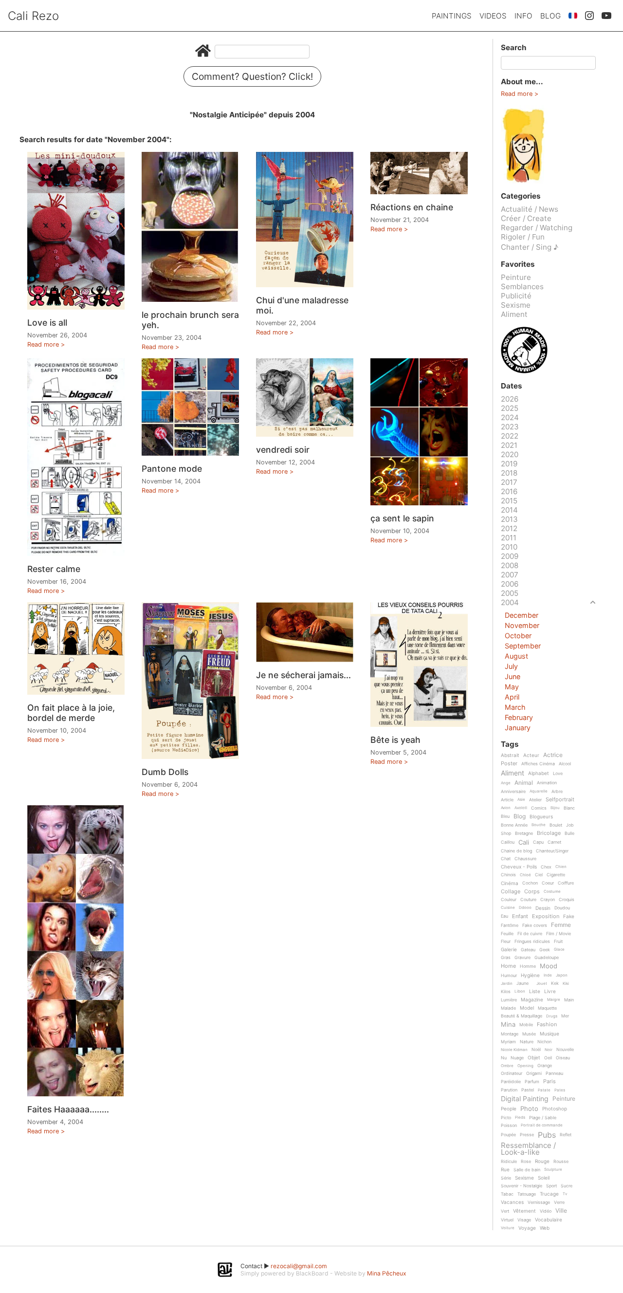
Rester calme (53, 569)
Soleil (544, 1178)
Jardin (507, 983)
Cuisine (508, 907)
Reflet (565, 1135)
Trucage (549, 1194)
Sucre (566, 1186)
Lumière (509, 1000)
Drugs (551, 1016)
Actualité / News (529, 209)
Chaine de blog (516, 851)
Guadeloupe (546, 958)
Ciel (539, 875)
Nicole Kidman (514, 1050)
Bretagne (524, 833)
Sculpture (553, 1169)
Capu (538, 842)
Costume (552, 891)
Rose (526, 1162)
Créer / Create (526, 218)
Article (507, 800)
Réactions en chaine (411, 207)
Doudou (562, 908)
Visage (524, 1220)
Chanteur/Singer (552, 851)
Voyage (527, 1228)
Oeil (548, 1058)
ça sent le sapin (402, 518)
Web (545, 1228)
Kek (555, 983)
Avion (506, 808)
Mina (508, 1025)
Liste (534, 991)
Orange (544, 1066)
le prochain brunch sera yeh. (190, 320)
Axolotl (520, 808)
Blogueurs (541, 816)
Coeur (548, 883)
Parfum (532, 1082)
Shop (506, 833)
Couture (528, 900)
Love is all (47, 322)
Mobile (526, 1025)
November (522, 625)
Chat (506, 859)
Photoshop (554, 1109)
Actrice (553, 755)
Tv (565, 1194)
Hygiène (530, 975)
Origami (534, 1073)
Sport (551, 1186)
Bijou (555, 808)
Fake (568, 916)
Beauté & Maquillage (521, 1016)
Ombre (507, 1066)
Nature (526, 1042)
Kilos (506, 992)
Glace (559, 949)
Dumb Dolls (165, 772)
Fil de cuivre (529, 934)
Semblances (522, 286)
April (512, 697)
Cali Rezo (33, 16)
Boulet (556, 825)
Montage (509, 1034)
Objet (534, 1057)
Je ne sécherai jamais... (303, 675)
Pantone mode (172, 468)
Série (506, 1178)
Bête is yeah (395, 740)
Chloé (525, 875)
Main (569, 1000)
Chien (561, 866)
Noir (548, 1050)
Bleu (505, 816)
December (521, 615)
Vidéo (545, 1211)
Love (558, 774)
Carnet (554, 842)
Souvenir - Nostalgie (521, 1186)
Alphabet (538, 773)
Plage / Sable (542, 1118)
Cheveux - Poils (519, 867)
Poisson (509, 1125)
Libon (519, 991)
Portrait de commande (542, 1125)
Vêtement (524, 1211)
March (515, 707)
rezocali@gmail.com (299, 1266)
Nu (504, 1058)
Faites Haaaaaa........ (68, 1109)
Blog (550, 15)
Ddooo (525, 907)
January (518, 727)
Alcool (565, 764)
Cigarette (556, 875)
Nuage (517, 1058)
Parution (509, 1090)
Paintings (452, 15)
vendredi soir (283, 449)
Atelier (535, 800)
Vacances (512, 1202)
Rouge (542, 1161)
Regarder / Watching (536, 227)
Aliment (514, 314)
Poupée (508, 1135)
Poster (509, 763)
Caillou (507, 842)
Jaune (522, 983)
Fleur (506, 941)
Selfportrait (560, 799)
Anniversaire (513, 792)
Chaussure (525, 859)
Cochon (530, 883)
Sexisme (516, 305)
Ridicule (509, 1162)
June (512, 676)
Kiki (566, 983)
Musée (529, 1034)
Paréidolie (511, 1082)
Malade (508, 1008)
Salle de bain (526, 1170)
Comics (539, 808)
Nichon (544, 1042)
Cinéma (509, 883)
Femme (561, 925)
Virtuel (507, 1220)
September (523, 646)
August (516, 656)
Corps (532, 891)
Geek (544, 950)
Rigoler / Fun (523, 236)
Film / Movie (558, 934)
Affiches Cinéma (538, 764)
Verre (559, 1202)
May (512, 687)
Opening (525, 1066)
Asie (521, 799)
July (511, 666)
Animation (547, 783)
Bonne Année (514, 825)
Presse (527, 1135)
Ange (506, 783)
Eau (504, 916)
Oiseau (563, 1058)
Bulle (569, 833)
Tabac (507, 1194)
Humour (509, 976)
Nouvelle (565, 1050)
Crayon (547, 900)
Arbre (557, 792)
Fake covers (534, 925)
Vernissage (539, 1202)
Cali (523, 843)
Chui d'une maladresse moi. (302, 305)
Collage (510, 891)
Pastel (527, 1090)
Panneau (554, 1073)
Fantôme (509, 925)
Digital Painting (525, 1099)
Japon (562, 975)
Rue (505, 1169)
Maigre (553, 999)
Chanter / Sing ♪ (529, 247)
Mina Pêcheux (386, 1273)
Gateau (528, 950)
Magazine (532, 999)
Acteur (531, 755)
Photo (529, 1109)
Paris (549, 1081)
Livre (550, 991)
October (518, 635)
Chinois (508, 875)
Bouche (538, 825)
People (508, 1109)
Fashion (547, 1024)
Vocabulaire (548, 1220)
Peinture (516, 277)
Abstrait (510, 755)
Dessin (542, 908)
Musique (549, 1034)
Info (523, 15)
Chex (546, 867)
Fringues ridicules (532, 941)
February (519, 717)
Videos (493, 15)
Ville (561, 1211)
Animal (523, 783)
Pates (559, 1090)
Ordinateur (511, 1073)
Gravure (522, 958)
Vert (505, 1211)
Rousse (560, 1162)
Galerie (509, 949)
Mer (565, 1016)
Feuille (507, 934)
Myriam (508, 1042)
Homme (528, 966)
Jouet (541, 983)
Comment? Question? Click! (252, 76)
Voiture (507, 1228)
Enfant (520, 916)
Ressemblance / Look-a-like (528, 1148)
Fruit (558, 941)
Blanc (569, 808)
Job (570, 825)
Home (508, 966)
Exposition (545, 916)
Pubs (547, 1134)
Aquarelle (539, 791)
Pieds (520, 1117)
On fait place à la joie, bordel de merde (71, 712)
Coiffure (566, 883)
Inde (548, 975)
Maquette (547, 1008)
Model (527, 1008)
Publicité (516, 295)
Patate (544, 1090)
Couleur (508, 900)
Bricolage (549, 833)
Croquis (566, 900)
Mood (548, 966)
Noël (536, 1050)
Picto (506, 1118)
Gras (506, 958)
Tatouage (526, 1194)
